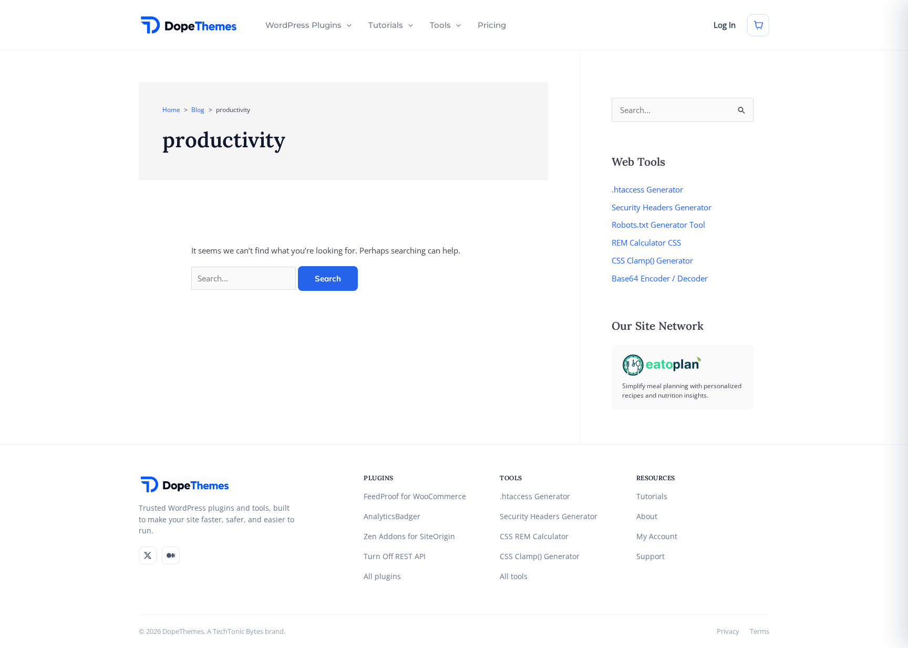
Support (650, 556)
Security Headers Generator (661, 207)
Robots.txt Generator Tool (658, 224)
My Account (656, 536)
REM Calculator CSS (646, 242)
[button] (347, 25)
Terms (759, 631)
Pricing (492, 25)
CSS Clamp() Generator (652, 260)
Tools (440, 25)
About (646, 516)
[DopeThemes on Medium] (171, 555)
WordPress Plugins (303, 25)
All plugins (382, 576)
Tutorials (385, 25)
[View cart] (758, 25)
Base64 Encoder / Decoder (660, 278)
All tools (514, 576)
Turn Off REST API (395, 556)
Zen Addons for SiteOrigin (409, 536)
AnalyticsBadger (392, 516)
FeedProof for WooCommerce (415, 496)
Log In (725, 24)
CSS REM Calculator (534, 536)
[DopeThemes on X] (148, 555)
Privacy (728, 631)
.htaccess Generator (647, 189)
